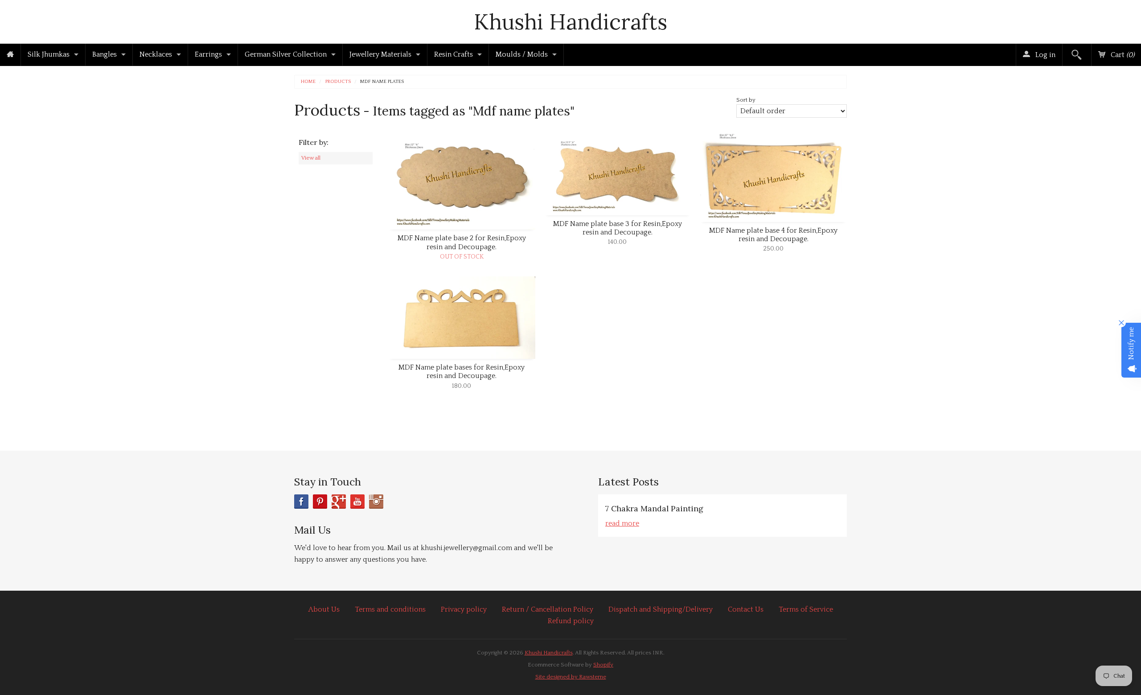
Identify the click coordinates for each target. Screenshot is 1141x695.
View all (310, 158)
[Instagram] (376, 501)
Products (338, 81)
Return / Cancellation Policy (547, 609)
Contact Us (745, 609)
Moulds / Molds (522, 54)
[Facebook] (301, 501)
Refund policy (571, 621)
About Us (324, 609)
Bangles (104, 54)
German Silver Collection (286, 54)
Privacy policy (464, 609)
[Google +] (339, 501)
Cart (1121, 55)
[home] (10, 55)
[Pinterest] (320, 501)
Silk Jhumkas (49, 54)
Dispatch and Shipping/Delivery (660, 609)
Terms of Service (806, 609)
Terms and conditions (390, 609)
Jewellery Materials (380, 54)
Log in (1044, 55)
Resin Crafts (453, 54)
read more (622, 523)
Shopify (603, 665)
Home (308, 81)
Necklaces (156, 54)
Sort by (745, 100)
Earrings (208, 54)
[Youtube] (357, 501)
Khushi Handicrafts (570, 21)
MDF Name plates (382, 81)
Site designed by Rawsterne (570, 677)
